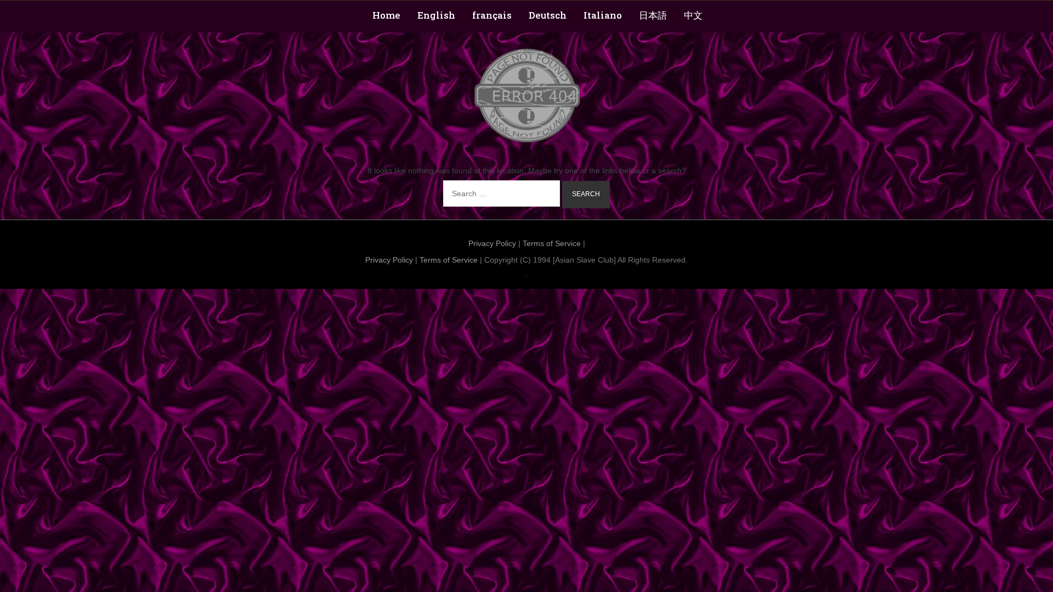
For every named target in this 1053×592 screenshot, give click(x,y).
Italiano (603, 15)
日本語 (653, 15)
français (492, 15)
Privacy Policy (492, 243)
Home (386, 15)
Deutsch (548, 15)
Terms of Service (552, 243)
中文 (693, 15)
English (436, 15)
